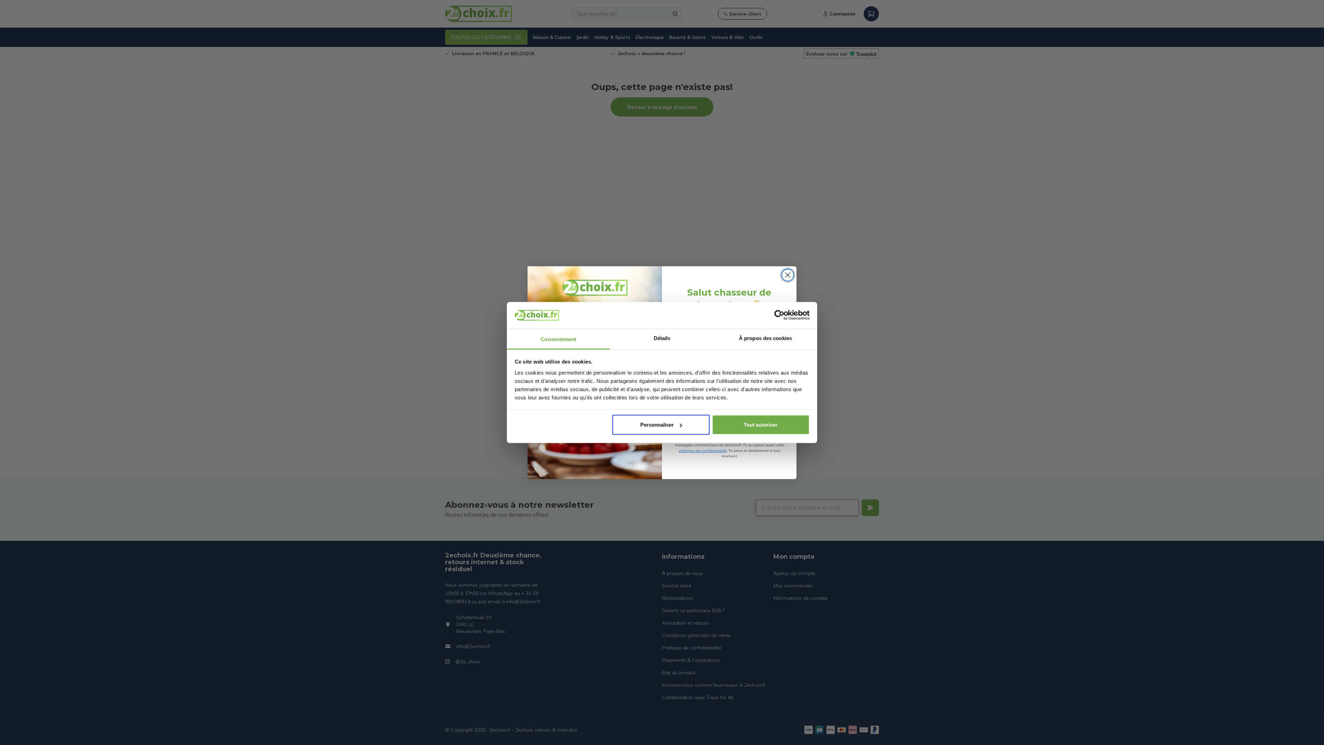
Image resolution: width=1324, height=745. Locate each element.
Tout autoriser (761, 425)
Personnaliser (657, 425)
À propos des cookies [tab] (765, 338)
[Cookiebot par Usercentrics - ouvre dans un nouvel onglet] (779, 315)
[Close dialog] (788, 275)
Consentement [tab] (558, 339)
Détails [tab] (662, 338)
